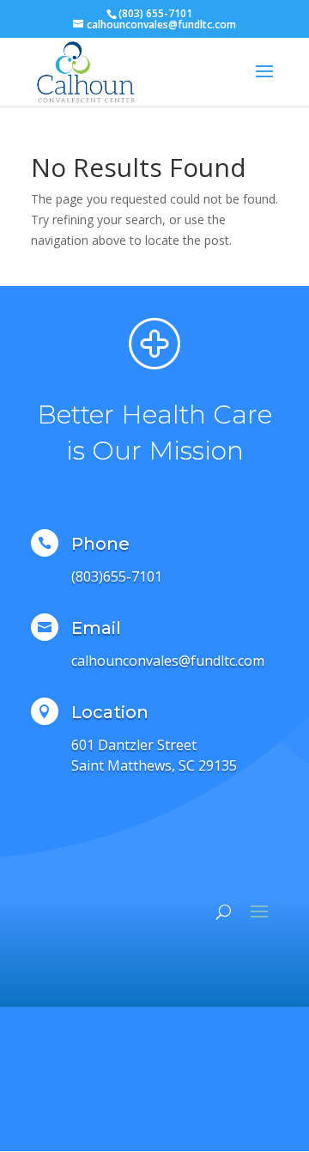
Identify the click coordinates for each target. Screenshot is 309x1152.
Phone (100, 543)
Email (96, 628)
